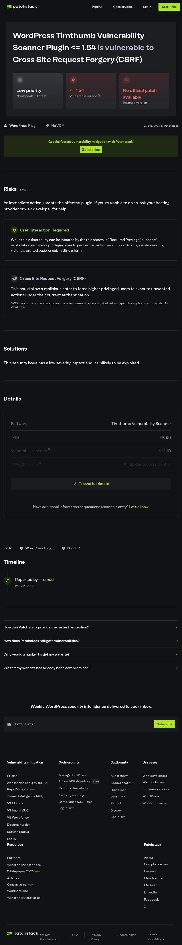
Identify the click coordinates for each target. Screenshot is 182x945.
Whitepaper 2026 (23, 871)
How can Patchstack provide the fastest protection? (46, 627)
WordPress (151, 796)
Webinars (17, 891)
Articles (13, 878)
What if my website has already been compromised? (47, 668)
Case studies (123, 7)
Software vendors (156, 789)
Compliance (156, 864)
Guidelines (119, 790)
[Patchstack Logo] (22, 6)
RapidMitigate (21, 789)
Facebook (152, 899)
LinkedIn (151, 892)
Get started (91, 150)
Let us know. (139, 507)
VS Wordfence (18, 817)
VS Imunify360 (18, 810)
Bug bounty (120, 776)
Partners (14, 858)
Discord (117, 810)
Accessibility (126, 935)
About (149, 858)
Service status (18, 832)
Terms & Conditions (156, 935)
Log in (12, 839)
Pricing (97, 7)
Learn (118, 796)
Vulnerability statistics (24, 898)
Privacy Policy (96, 935)
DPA (75, 935)
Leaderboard (121, 783)
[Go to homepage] (22, 935)
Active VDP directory (79, 781)
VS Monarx (15, 803)
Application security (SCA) (27, 783)
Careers (150, 871)
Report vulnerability (74, 788)
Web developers (155, 776)
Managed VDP (72, 775)
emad (48, 579)
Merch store (153, 878)
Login (147, 7)
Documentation (19, 825)
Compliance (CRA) (75, 802)
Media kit (151, 885)
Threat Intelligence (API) (25, 796)
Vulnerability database (24, 865)
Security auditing (72, 795)
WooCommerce (154, 803)
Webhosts (153, 782)
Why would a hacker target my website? (36, 654)
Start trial (169, 7)
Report (116, 803)
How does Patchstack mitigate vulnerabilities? (41, 641)
